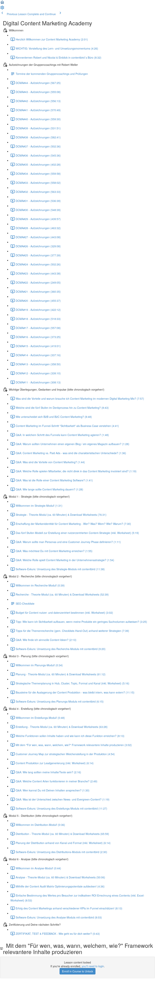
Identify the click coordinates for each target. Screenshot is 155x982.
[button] (2, 3)
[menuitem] (2, 9)
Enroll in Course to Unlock (77, 971)
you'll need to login (93, 966)
